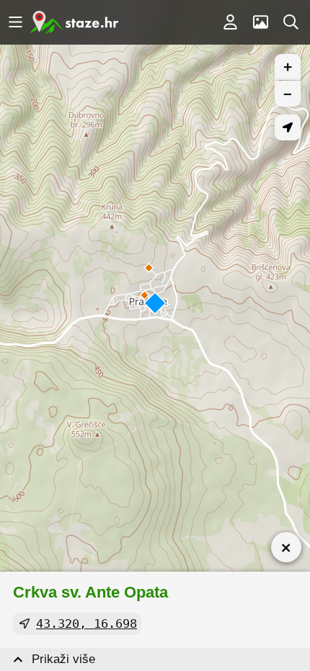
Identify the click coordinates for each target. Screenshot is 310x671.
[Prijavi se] (230, 22)
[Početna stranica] (74, 22)
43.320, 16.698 (86, 623)
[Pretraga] (290, 22)
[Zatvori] (286, 547)
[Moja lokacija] (288, 127)
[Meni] (15, 22)
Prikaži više (63, 659)
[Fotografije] (260, 22)
